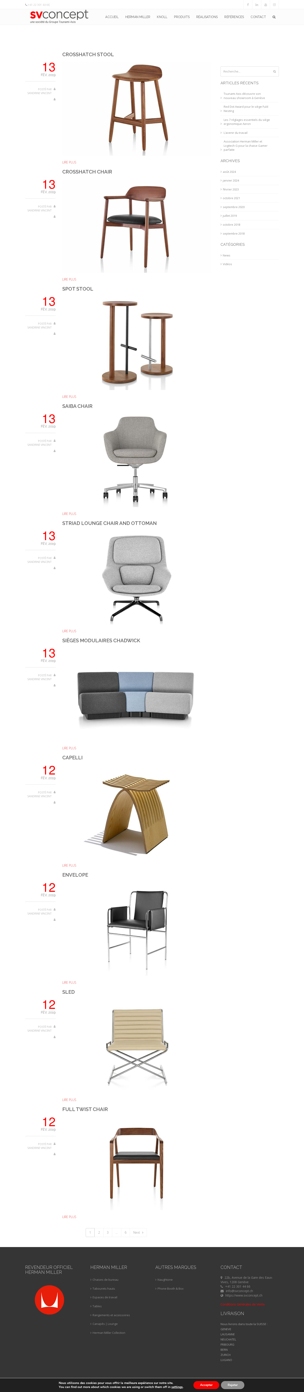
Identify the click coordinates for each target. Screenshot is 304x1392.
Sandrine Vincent (39, 93)
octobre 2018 (231, 225)
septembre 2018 (234, 233)
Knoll (162, 17)
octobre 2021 (231, 198)
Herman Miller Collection (109, 1333)
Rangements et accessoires (111, 1315)
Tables (97, 1306)
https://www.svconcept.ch (243, 1295)
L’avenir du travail (235, 133)
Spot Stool (77, 289)
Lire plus (69, 162)
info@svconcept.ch (239, 1291)
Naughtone (165, 1280)
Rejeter (233, 1385)
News (226, 255)
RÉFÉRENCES (234, 17)
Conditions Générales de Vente (243, 1304)
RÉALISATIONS (207, 17)
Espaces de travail (105, 1297)
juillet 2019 (230, 216)
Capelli (72, 757)
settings (177, 1387)
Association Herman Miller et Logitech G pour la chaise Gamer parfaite (246, 145)
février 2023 (231, 189)
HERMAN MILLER (137, 17)
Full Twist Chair (85, 1109)
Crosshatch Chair (87, 172)
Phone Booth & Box (171, 1289)
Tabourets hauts (104, 1289)
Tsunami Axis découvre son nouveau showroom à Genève (244, 96)
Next (136, 1232)
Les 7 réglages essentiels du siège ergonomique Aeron (247, 122)
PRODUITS (182, 17)
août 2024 (229, 172)
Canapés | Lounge (105, 1324)
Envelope (75, 875)
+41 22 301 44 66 (38, 5)
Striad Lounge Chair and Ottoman (109, 523)
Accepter (206, 1385)
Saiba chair (77, 406)
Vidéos (227, 264)
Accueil (111, 17)
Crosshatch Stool (88, 54)
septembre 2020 (234, 207)
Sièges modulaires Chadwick (101, 640)
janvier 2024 (231, 180)
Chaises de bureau (105, 1280)
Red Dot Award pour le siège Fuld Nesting (246, 109)
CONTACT (258, 17)
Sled (68, 992)
